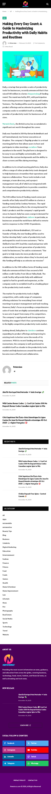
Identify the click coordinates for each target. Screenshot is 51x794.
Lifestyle (6, 599)
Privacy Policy (20, 780)
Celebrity (6, 543)
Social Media (7, 619)
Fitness (5, 567)
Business (6, 539)
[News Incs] (26, 4)
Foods (5, 575)
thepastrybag (34, 93)
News (5, 603)
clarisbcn (32, 330)
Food (4, 571)
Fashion (6, 559)
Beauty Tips (7, 531)
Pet (4, 607)
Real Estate (7, 615)
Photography (8, 611)
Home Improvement (10, 591)
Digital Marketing (9, 547)
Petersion (13, 43)
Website (6, 635)
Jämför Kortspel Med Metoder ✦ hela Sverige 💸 (23, 392)
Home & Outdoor (9, 587)
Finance (6, 563)
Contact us (32, 780)
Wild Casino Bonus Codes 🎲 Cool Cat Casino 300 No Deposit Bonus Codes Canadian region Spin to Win (24, 404)
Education (7, 551)
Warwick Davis (8, 124)
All (4, 18)
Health (5, 583)
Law (4, 595)
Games (5, 579)
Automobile (7, 523)
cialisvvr (31, 217)
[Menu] (4, 4)
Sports (5, 623)
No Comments (40, 43)
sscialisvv (33, 147)
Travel (5, 631)
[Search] (47, 4)
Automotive (7, 527)
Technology (7, 627)
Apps (4, 519)
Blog (4, 535)
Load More (24, 725)
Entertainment (8, 555)
